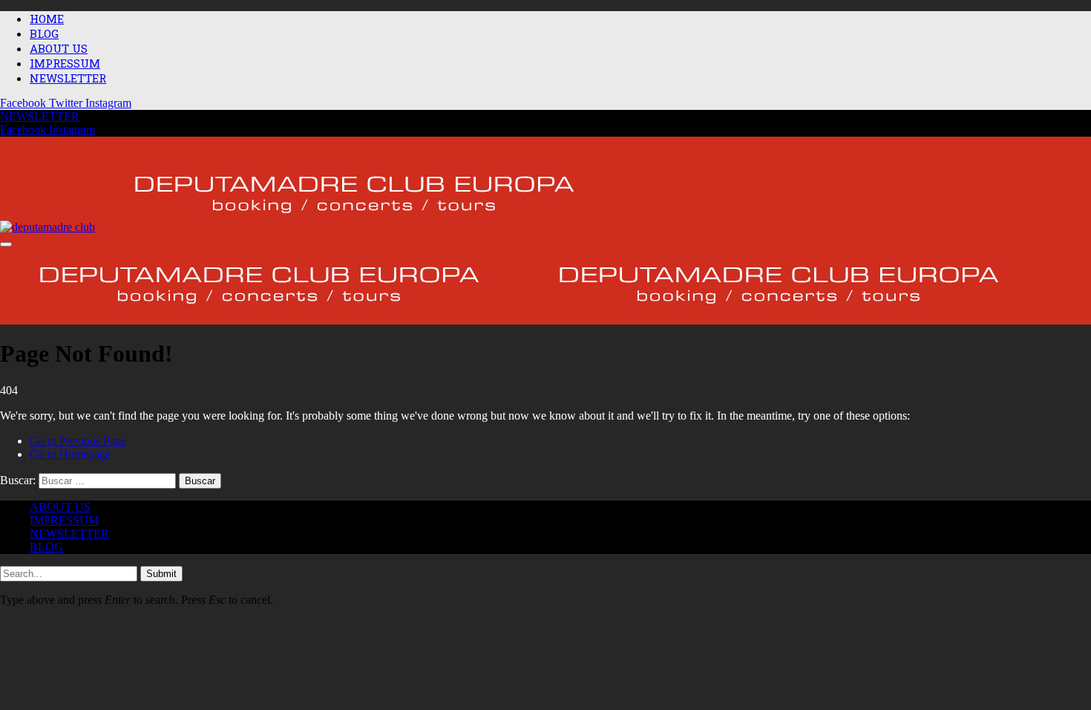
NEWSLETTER (68, 78)
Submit (161, 573)
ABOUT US (59, 48)
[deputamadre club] (307, 228)
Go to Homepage (70, 454)
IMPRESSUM (65, 63)
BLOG (44, 33)
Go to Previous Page (78, 440)
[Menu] (6, 244)
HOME (47, 18)
